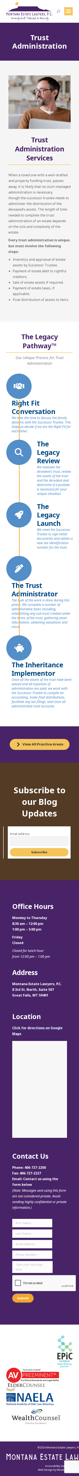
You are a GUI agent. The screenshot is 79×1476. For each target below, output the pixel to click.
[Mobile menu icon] (68, 11)
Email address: (20, 834)
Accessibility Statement (59, 1466)
